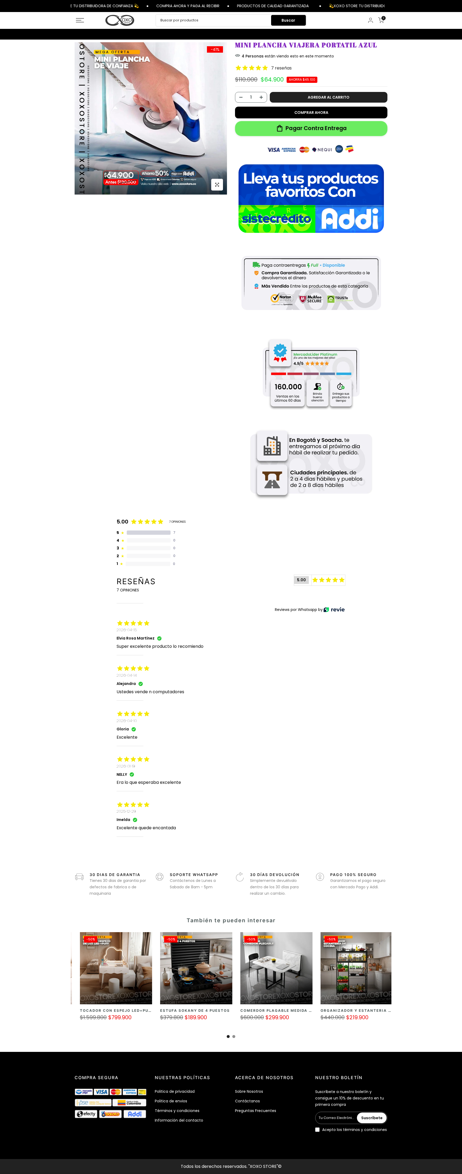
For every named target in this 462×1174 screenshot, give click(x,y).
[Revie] (334, 610)
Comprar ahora (311, 112)
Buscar (288, 20)
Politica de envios (171, 1101)
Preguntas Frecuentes (255, 1110)
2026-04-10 (127, 720)
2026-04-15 (127, 630)
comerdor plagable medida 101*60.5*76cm (195, 1010)
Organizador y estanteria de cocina (270, 1010)
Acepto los (354, 1129)
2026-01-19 (126, 766)
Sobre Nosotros (249, 1091)
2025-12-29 (126, 811)
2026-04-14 (127, 675)
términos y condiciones (365, 1129)
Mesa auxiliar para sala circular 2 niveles (358, 1010)
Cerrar (388, 6)
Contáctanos (247, 1101)
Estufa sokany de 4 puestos (98, 1010)
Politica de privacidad (175, 1091)
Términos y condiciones (177, 1110)
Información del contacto (179, 1120)
